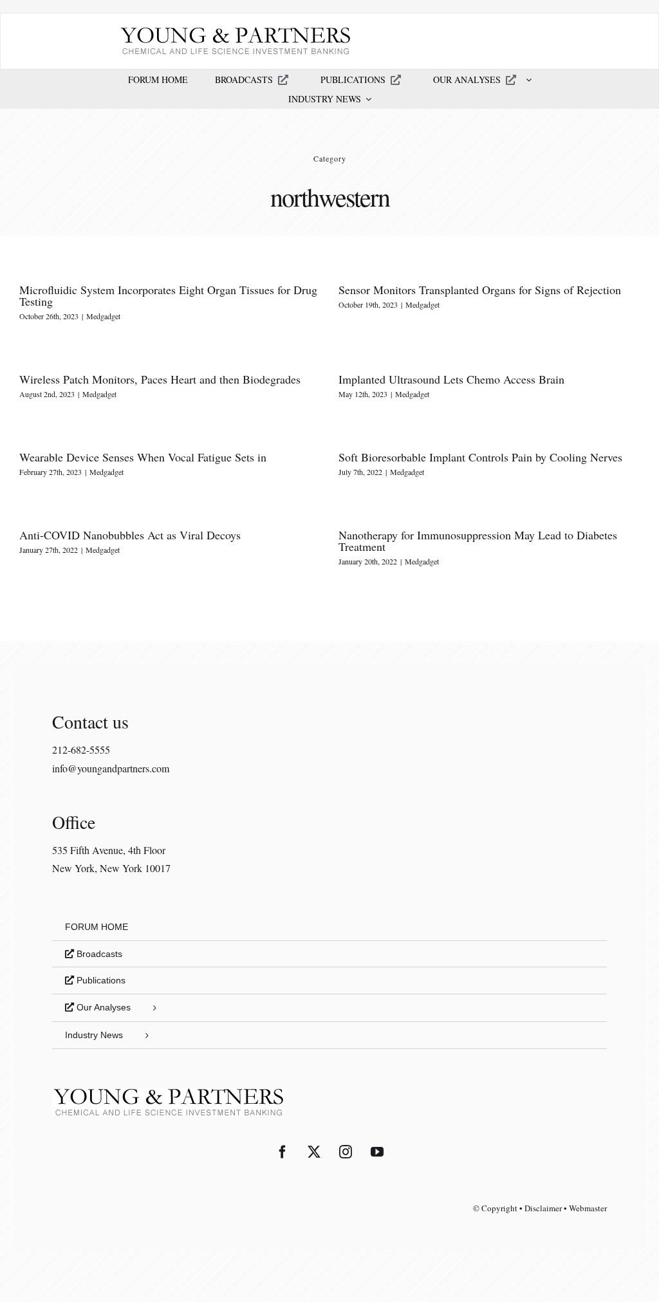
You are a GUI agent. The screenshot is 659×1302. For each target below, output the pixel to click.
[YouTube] (377, 1152)
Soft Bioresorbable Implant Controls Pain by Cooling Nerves (480, 457)
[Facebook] (282, 1152)
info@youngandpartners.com (110, 768)
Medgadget (103, 316)
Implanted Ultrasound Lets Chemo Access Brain (451, 379)
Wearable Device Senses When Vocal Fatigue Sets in (142, 457)
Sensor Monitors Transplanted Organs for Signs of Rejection (480, 289)
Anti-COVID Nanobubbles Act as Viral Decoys (130, 535)
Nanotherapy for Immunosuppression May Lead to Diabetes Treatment (478, 540)
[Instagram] (345, 1152)
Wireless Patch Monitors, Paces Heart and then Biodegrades (160, 379)
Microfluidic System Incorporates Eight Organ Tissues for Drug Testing (168, 295)
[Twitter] (314, 1152)
